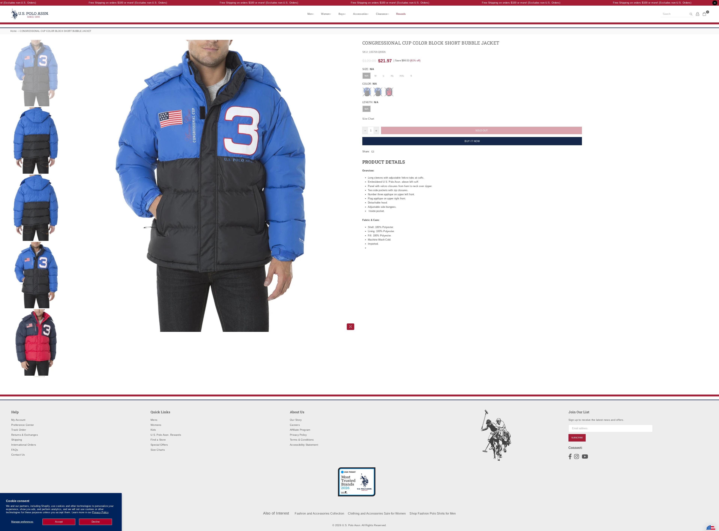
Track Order (18, 429)
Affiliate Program (300, 429)
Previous (65, 185)
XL (392, 75)
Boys (341, 14)
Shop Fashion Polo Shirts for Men (432, 513)
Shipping (16, 439)
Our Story (296, 419)
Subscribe (577, 437)
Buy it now (472, 141)
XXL (402, 75)
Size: (368, 69)
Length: (370, 102)
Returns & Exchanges (24, 434)
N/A (366, 75)
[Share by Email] (372, 151)
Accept (59, 521)
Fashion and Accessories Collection (319, 513)
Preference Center (22, 424)
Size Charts (158, 449)
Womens (156, 424)
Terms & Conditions (302, 439)
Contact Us (18, 454)
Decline (96, 521)
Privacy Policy (100, 512)
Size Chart (368, 118)
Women (325, 14)
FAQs (14, 449)
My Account (18, 419)
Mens (154, 419)
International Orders (23, 444)
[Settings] (697, 14)
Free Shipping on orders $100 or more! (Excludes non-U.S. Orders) (118, 2)
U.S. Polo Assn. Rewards (166, 434)
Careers (295, 424)
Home (13, 31)
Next (353, 185)
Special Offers (159, 444)
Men (309, 14)
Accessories (360, 14)
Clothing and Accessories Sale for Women (377, 513)
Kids (153, 429)
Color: (369, 83)
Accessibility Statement (304, 444)
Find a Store (158, 439)
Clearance (381, 14)
